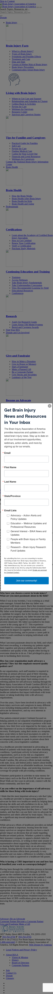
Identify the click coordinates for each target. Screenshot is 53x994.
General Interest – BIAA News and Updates (28, 532)
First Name (10, 467)
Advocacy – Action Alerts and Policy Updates (26, 517)
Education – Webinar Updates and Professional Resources (29, 524)
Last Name (10, 481)
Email (7, 453)
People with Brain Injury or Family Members (28, 540)
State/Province (12, 496)
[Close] (49, 406)
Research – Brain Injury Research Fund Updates (28, 548)
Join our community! (26, 580)
